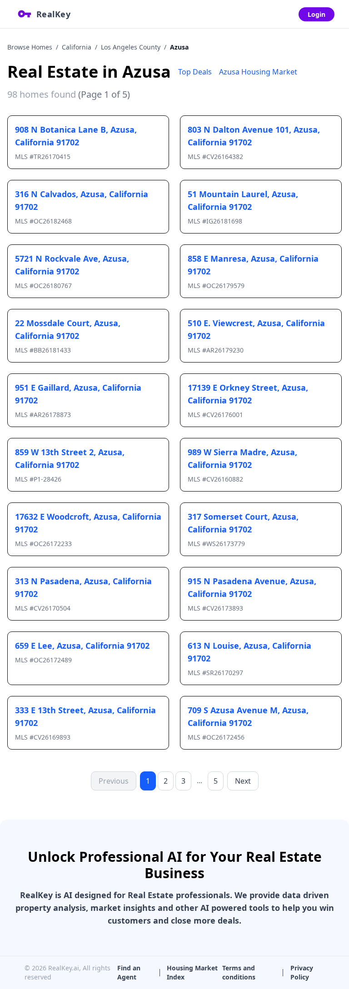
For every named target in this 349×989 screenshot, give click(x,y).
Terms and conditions (238, 972)
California (76, 47)
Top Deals (195, 72)
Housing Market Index (192, 972)
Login (316, 14)
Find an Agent (128, 972)
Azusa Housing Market (258, 72)
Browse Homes (29, 47)
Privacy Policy (301, 972)
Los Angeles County (130, 47)
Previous (114, 781)
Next (243, 781)
